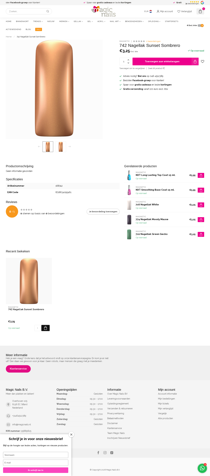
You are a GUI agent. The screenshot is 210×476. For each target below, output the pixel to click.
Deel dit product (155, 68)
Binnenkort (22, 21)
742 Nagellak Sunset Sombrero (31, 36)
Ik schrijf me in (35, 470)
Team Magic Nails (116, 433)
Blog (28, 29)
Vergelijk (162, 413)
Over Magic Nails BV (117, 394)
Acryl (100, 21)
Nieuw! (51, 21)
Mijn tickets (163, 403)
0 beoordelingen (153, 41)
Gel (89, 21)
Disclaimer (112, 423)
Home (9, 21)
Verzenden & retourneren (120, 408)
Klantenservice (18, 368)
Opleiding (153, 21)
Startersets (171, 21)
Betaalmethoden (115, 418)
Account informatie (167, 394)
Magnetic (124, 41)
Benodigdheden (133, 21)
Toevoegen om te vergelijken (132, 68)
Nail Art (114, 21)
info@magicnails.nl (21, 424)
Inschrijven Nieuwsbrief (118, 438)
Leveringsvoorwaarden (118, 398)
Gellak (77, 21)
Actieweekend (13, 29)
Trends (37, 21)
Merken (63, 21)
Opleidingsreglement (118, 403)
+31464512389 (19, 416)
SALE (38, 29)
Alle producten (165, 418)
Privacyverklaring (115, 413)
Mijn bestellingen (166, 398)
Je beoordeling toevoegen (103, 211)
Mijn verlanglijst (165, 408)
